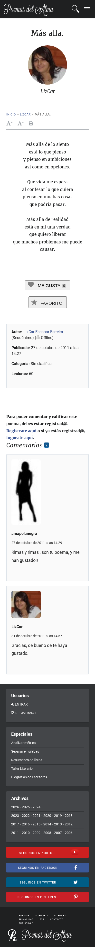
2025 (26, 807)
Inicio (11, 114)
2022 (26, 815)
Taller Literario (22, 768)
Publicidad (26, 923)
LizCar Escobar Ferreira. (43, 331)
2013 (58, 824)
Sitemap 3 (60, 915)
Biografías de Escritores (29, 777)
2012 (69, 824)
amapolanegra (24, 533)
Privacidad (26, 919)
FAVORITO (50, 303)
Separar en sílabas (25, 751)
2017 (15, 824)
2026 (15, 807)
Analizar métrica (23, 743)
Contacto (56, 919)
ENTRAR (21, 704)
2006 (69, 832)
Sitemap (24, 915)
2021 (36, 815)
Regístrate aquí (21, 430)
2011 (15, 832)
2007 (58, 832)
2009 (36, 832)
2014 (47, 824)
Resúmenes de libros (26, 760)
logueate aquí (19, 437)
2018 (69, 815)
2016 (26, 824)
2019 (58, 815)
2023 (15, 815)
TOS (42, 919)
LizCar (25, 114)
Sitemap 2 (41, 915)
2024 (36, 807)
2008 (47, 832)
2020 (47, 815)
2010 (26, 832)
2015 (36, 824)
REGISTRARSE (26, 713)
